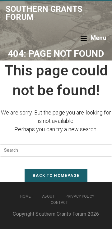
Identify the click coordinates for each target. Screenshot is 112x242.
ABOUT (48, 196)
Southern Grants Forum (44, 13)
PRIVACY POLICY (80, 196)
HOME (25, 196)
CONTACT (59, 202)
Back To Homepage (56, 175)
